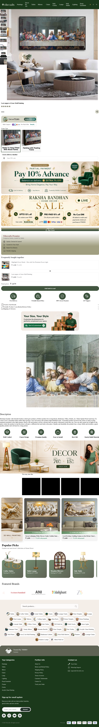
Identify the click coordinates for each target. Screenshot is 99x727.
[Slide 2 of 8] (3, 19)
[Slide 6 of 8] (3, 47)
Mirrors (40, 4)
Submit (25, 724)
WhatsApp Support (76, 681)
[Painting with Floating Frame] (31, 141)
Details (32, 124)
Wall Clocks (54, 4)
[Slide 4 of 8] (3, 33)
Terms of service (39, 690)
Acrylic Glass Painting (8, 704)
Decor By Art (27, 4)
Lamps (61, 4)
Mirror (4, 684)
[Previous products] (27, 534)
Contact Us (38, 695)
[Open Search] (93, 4)
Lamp (3, 690)
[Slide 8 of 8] (3, 61)
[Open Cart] (96, 4)
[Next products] (95, 534)
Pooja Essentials (83, 4)
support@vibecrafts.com (77, 685)
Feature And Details (10, 304)
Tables (33, 4)
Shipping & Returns (9, 309)
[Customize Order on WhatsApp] (50, 321)
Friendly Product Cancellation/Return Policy (17, 307)
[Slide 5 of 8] (3, 40)
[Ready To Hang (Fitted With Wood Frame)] (10, 141)
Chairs (48, 4)
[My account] (90, 4)
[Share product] (97, 112)
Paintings (20, 4)
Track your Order (40, 698)
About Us (37, 678)
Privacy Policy (39, 687)
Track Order (74, 678)
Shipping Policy (39, 684)
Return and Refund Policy (42, 681)
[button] (6, 106)
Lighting (74, 4)
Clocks (4, 701)
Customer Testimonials (41, 693)
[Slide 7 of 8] (3, 54)
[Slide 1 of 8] (3, 12)
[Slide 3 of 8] (3, 26)
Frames (4, 698)
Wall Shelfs (68, 4)
